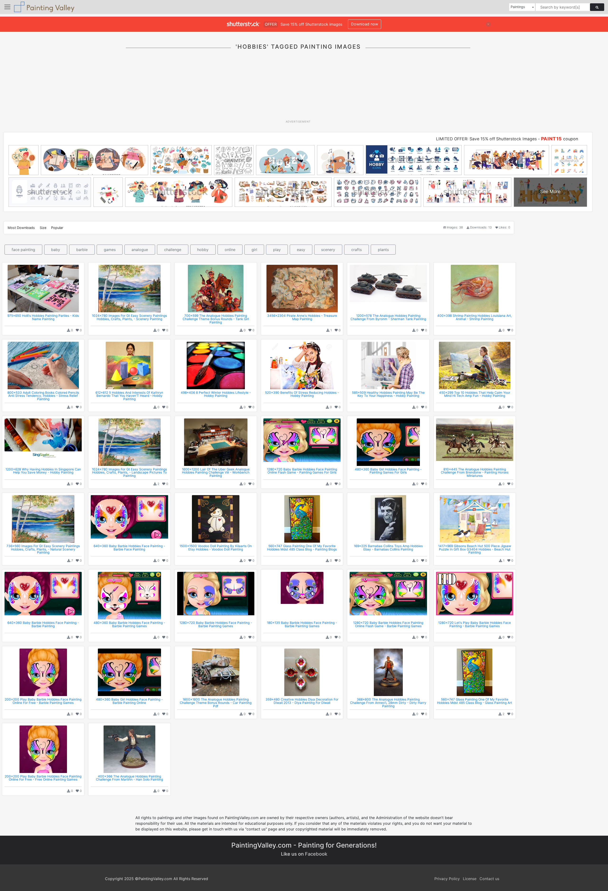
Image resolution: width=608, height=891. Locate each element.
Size (43, 228)
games (110, 249)
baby (55, 249)
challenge (172, 249)
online (230, 249)
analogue (140, 249)
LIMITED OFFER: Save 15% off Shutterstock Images (486, 138)
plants (383, 249)
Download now (364, 24)
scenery (328, 249)
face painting (23, 249)
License (469, 878)
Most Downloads (21, 228)
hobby (203, 249)
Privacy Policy (447, 878)
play (277, 249)
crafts (356, 249)
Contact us (489, 878)
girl (254, 249)
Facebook (316, 854)
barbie (82, 249)
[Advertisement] (298, 87)
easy (301, 249)
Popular (57, 228)
